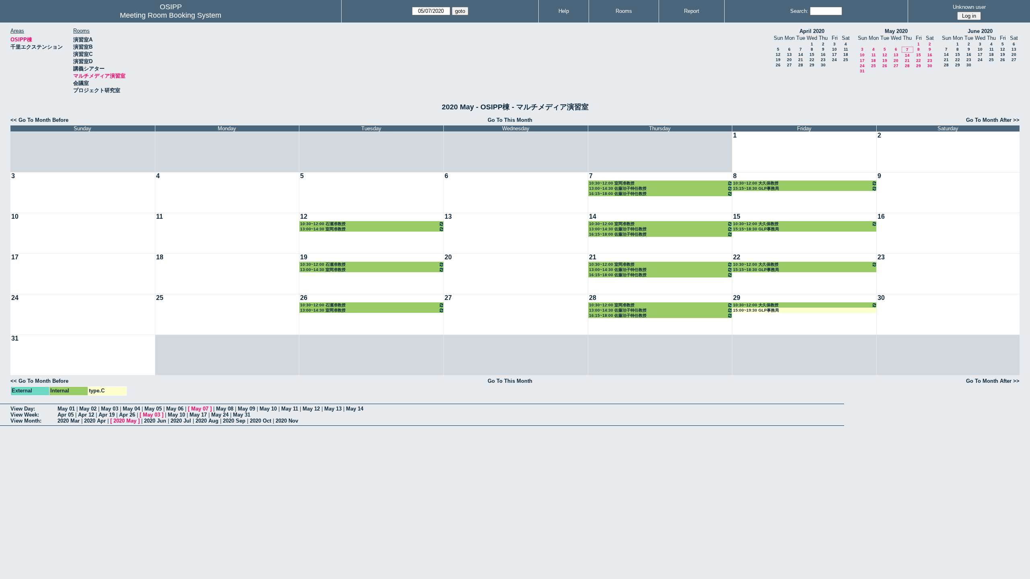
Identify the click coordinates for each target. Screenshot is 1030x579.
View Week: (24, 415)
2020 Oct (260, 421)
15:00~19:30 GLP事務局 (756, 310)
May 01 (66, 409)
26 (778, 65)
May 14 (354, 409)
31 (862, 71)
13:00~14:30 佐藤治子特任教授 (618, 188)
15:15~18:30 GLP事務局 (756, 188)
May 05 (153, 409)
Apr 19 (107, 415)
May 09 (246, 409)
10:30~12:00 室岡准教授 (611, 183)
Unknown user (969, 7)
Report (691, 11)
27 (789, 65)
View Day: (22, 409)
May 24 (220, 415)
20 (789, 59)
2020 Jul (181, 421)
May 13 (333, 409)
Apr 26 (127, 415)
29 (812, 65)
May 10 (268, 409)
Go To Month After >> (993, 120)
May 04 (131, 409)
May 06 (174, 409)
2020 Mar (69, 421)
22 (812, 59)
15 (812, 54)
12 (778, 54)
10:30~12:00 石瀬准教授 (323, 224)
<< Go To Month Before (39, 120)
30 (823, 65)
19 (778, 59)
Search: (799, 11)
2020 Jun (155, 421)
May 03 (109, 409)
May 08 (224, 409)
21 (800, 59)
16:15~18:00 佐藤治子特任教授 (618, 193)
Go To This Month (510, 120)
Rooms (624, 11)
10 (834, 49)
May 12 (311, 409)
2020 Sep (234, 421)
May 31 (241, 415)
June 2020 (980, 31)
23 (823, 59)
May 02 (88, 409)
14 (800, 54)
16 (823, 54)
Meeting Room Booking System (170, 15)
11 (846, 49)
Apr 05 (66, 415)
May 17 (198, 415)
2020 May (124, 421)
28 (800, 65)
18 (845, 54)
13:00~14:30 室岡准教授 (323, 229)
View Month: (25, 421)
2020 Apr (95, 421)
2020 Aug (207, 421)
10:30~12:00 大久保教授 (756, 183)
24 (834, 59)
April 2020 (811, 31)
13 (789, 54)
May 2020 (896, 31)
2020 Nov (287, 421)
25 (845, 59)
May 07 (199, 409)
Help (563, 11)
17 (834, 54)
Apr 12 (86, 415)
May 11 (289, 409)
